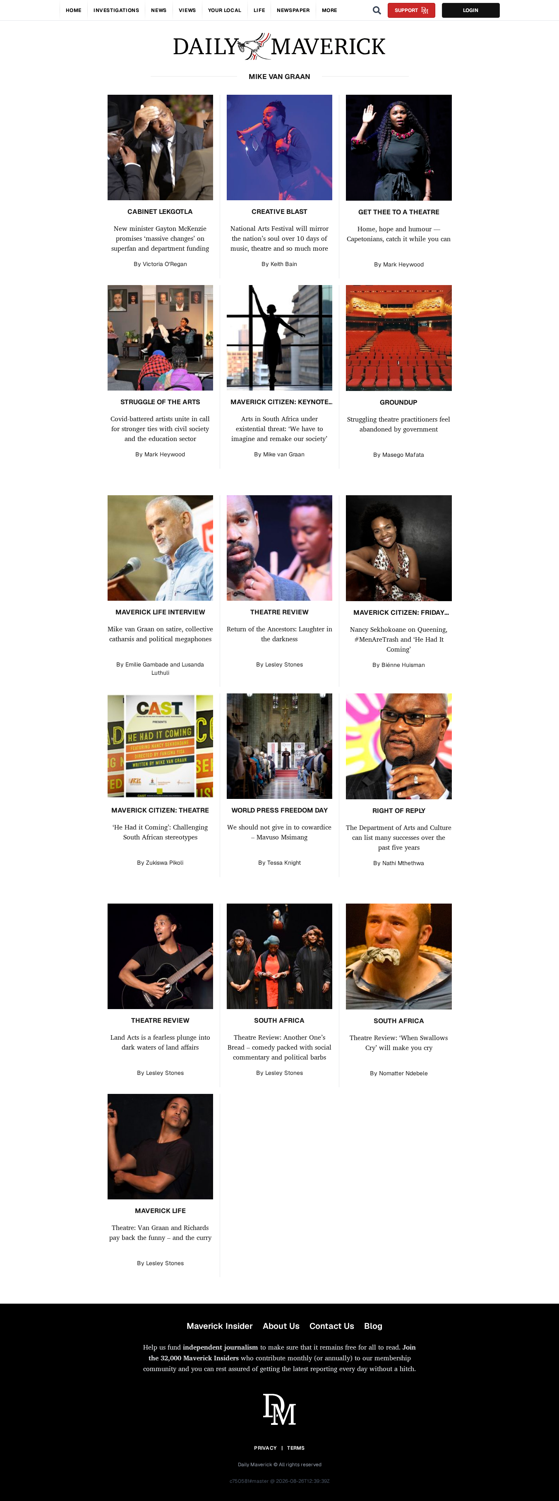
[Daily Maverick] (279, 46)
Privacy (265, 1448)
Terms (296, 1448)
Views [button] (187, 10)
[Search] (377, 10)
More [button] (329, 10)
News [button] (158, 10)
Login (470, 10)
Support (406, 10)
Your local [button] (225, 10)
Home (74, 10)
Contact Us (331, 1326)
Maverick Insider (220, 1326)
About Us (281, 1326)
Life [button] (259, 10)
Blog (373, 1326)
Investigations (116, 10)
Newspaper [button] (293, 10)
